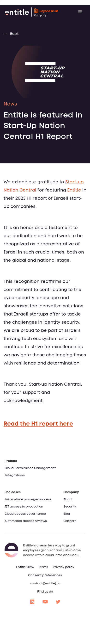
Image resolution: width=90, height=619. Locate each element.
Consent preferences (45, 575)
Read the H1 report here (38, 423)
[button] (80, 12)
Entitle (74, 190)
